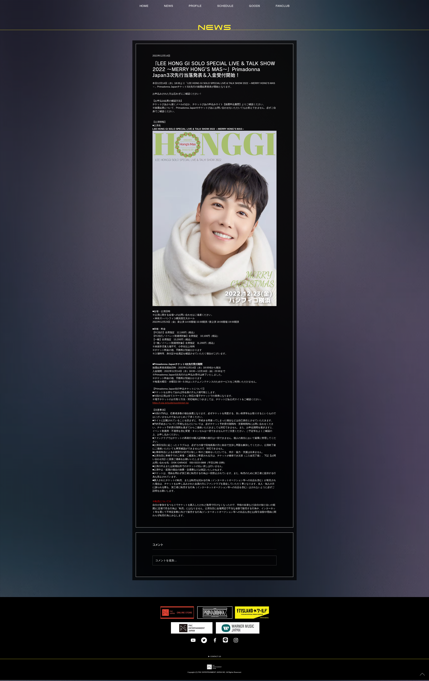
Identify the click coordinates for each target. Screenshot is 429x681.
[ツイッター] (204, 640)
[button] (283, 6)
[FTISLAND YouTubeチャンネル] (193, 640)
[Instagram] (236, 640)
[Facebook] (215, 640)
